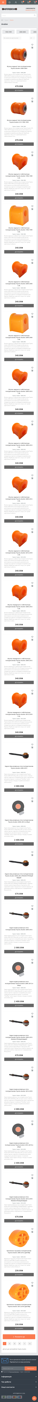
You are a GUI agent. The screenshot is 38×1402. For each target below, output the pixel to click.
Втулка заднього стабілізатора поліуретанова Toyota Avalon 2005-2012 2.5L (19, 499)
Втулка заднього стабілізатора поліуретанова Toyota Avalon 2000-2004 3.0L (19, 337)
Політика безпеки (14, 1372)
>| (29, 1343)
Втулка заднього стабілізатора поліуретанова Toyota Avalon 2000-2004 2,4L (19, 283)
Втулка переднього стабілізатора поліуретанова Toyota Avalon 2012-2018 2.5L (19, 714)
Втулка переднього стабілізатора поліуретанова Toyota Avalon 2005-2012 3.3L (19, 660)
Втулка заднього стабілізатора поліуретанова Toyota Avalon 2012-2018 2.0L (19, 553)
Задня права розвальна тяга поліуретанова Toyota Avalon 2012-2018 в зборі (19, 1145)
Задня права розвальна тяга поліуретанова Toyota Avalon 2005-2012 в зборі (19, 983)
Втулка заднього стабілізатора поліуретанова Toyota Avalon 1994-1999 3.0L (19, 230)
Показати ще (20, 1337)
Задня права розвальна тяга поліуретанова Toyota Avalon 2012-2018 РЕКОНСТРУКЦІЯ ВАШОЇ (19, 1199)
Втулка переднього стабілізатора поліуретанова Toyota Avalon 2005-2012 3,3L (19, 606)
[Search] (35, 15)
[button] (16, 2)
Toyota (6, 20)
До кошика (19, 90)
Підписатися (30, 1368)
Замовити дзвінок (30, 10)
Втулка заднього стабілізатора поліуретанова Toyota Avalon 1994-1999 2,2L (19, 176)
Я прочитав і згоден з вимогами (16, 1372)
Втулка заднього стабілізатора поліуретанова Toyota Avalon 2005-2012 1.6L (19, 445)
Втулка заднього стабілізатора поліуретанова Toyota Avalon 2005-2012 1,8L (19, 391)
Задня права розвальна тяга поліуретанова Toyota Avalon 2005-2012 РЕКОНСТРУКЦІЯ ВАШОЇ (19, 1037)
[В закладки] (32, 45)
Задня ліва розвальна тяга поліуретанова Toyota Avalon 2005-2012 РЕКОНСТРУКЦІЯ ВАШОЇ (19, 876)
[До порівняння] (32, 48)
